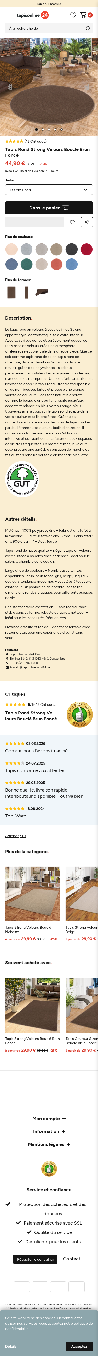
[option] (49, 3)
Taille (9, 180)
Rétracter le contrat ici (35, 1259)
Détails (10, 1346)
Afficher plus (15, 836)
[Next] (87, 87)
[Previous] (10, 87)
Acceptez (79, 1346)
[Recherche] (87, 28)
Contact (71, 1258)
